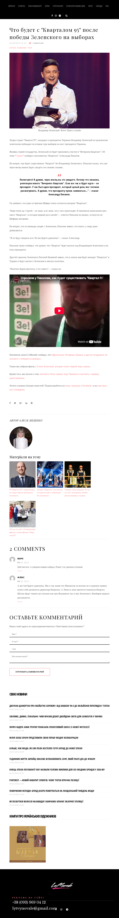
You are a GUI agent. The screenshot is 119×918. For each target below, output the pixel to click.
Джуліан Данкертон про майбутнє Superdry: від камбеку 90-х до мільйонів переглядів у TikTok (59, 705)
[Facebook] (52, 15)
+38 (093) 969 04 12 (29, 902)
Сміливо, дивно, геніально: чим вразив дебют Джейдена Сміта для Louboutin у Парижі (55, 716)
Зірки (47, 6)
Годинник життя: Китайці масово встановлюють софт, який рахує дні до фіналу (52, 759)
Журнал (11, 6)
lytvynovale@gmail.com (34, 908)
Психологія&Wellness (75, 6)
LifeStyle (21, 6)
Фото (90, 6)
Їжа (107, 6)
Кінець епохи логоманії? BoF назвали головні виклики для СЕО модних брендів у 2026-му (57, 769)
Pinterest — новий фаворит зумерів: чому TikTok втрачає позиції (44, 780)
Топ (30, 48)
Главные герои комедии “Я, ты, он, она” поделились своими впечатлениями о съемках (77, 493)
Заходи (99, 6)
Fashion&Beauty (35, 6)
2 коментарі (38, 43)
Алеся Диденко (30, 420)
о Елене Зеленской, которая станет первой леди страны (62, 366)
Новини (22, 48)
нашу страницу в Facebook (78, 385)
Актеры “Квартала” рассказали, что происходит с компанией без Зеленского (50, 493)
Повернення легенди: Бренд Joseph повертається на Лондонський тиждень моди (51, 790)
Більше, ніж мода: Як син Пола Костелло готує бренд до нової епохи (45, 748)
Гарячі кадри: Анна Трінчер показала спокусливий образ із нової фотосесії (49, 727)
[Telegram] (60, 15)
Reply (19, 571)
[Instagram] (56, 15)
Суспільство (58, 6)
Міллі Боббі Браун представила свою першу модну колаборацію (43, 737)
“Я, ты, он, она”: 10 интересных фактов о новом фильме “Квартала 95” (22, 532)
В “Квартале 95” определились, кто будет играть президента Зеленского (22, 493)
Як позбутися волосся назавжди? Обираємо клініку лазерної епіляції (46, 801)
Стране (19, 156)
